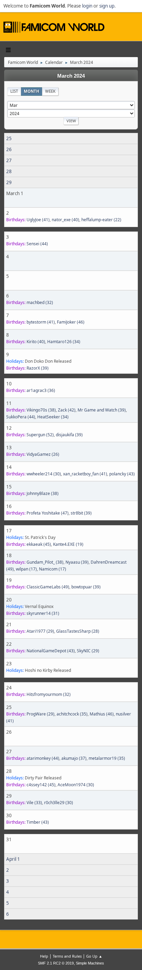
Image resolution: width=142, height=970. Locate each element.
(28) (77, 631)
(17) (26, 569)
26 (9, 149)
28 (9, 171)
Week (50, 91)
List (14, 91)
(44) (37, 244)
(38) (41, 410)
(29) (40, 631)
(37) (74, 758)
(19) (68, 544)
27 (9, 160)
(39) (38, 368)
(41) (38, 220)
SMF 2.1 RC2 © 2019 (56, 963)
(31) (43, 613)
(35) (72, 714)
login (87, 6)
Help (44, 956)
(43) (122, 474)
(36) (41, 390)
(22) (101, 220)
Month (31, 91)
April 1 (13, 859)
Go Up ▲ (94, 956)
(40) (65, 220)
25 (9, 138)
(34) (63, 342)
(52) (40, 435)
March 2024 (71, 76)
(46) (70, 322)
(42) (66, 410)
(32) (40, 302)
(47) (48, 513)
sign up (106, 6)
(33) (34, 802)
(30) (44, 474)
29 (9, 182)
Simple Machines (90, 963)
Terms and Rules (67, 956)
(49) (48, 587)
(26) (43, 454)
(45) (39, 544)
